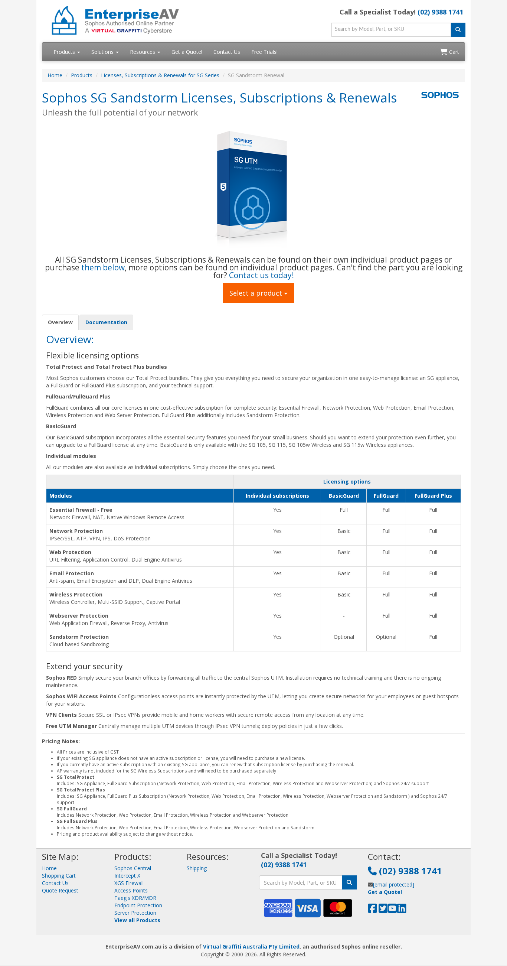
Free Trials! (264, 51)
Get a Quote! (186, 51)
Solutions (103, 51)
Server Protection (135, 912)
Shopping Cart (59, 875)
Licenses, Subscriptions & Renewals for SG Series (160, 75)
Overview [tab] (60, 322)
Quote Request (60, 890)
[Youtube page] (392, 910)
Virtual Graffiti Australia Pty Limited (251, 946)
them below (103, 267)
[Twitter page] (383, 910)
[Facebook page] (372, 910)
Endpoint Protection (138, 905)
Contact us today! (261, 275)
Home (55, 75)
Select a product (256, 293)
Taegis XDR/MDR (135, 897)
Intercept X (127, 875)
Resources (143, 51)
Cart (453, 51)
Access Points (131, 890)
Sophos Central (132, 868)
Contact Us (226, 51)
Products (64, 51)
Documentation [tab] (106, 322)
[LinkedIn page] (401, 910)
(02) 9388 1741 (440, 11)
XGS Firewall (129, 883)
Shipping (197, 868)
